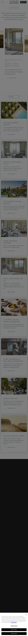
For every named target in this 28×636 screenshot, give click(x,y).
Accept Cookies (14, 633)
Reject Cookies (14, 629)
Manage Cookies (14, 625)
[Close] (26, 614)
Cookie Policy (13, 622)
